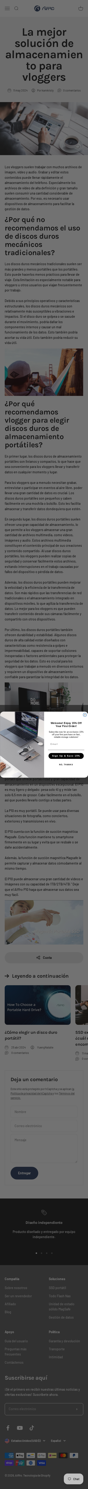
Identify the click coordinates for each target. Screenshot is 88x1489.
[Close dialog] (85, 714)
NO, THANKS (66, 765)
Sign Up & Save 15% (66, 755)
